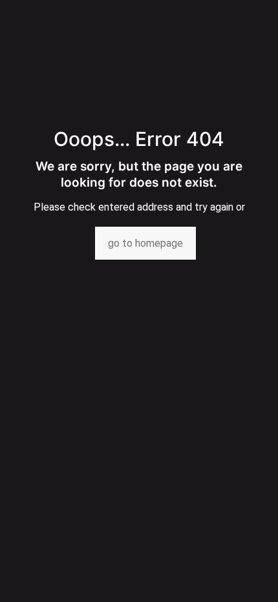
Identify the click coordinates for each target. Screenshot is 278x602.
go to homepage (145, 243)
